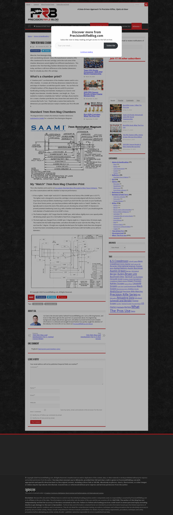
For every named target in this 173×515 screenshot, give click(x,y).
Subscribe (111, 45)
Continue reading (86, 52)
